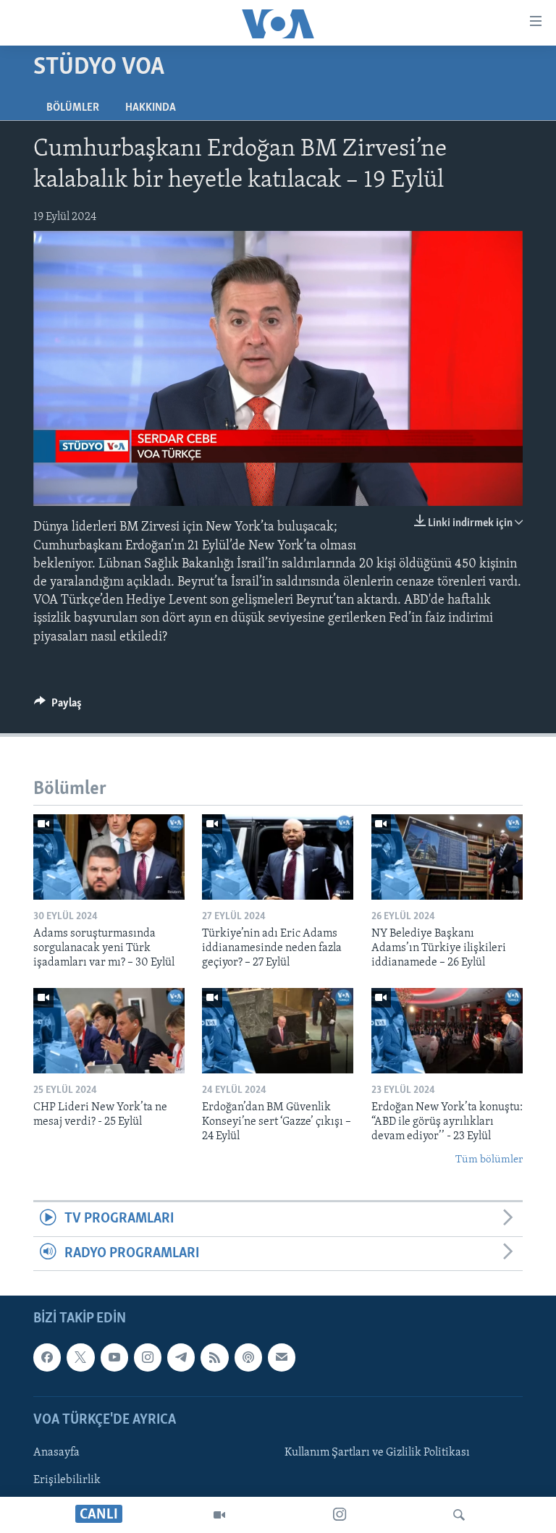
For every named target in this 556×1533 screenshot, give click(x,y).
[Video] (219, 1515)
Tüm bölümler (489, 1159)
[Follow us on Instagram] (147, 1357)
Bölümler (72, 108)
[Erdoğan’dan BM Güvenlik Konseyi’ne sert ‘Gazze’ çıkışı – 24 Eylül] (277, 1030)
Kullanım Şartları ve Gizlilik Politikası (377, 1452)
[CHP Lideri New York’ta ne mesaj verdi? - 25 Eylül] (109, 1030)
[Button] (58, 706)
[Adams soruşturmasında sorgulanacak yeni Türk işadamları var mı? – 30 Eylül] (109, 857)
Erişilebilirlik (67, 1480)
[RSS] (214, 1357)
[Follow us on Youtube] (114, 1357)
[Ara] (459, 1515)
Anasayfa (56, 1452)
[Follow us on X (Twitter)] (80, 1357)
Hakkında (150, 108)
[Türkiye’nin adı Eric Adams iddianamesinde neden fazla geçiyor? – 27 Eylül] (277, 857)
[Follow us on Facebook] (47, 1357)
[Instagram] (339, 1515)
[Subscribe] (281, 1357)
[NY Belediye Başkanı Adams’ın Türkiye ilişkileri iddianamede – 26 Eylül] (447, 857)
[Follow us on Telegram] (181, 1357)
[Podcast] (248, 1357)
